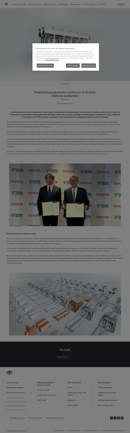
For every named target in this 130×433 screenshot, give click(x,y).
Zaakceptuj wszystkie (89, 65)
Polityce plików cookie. (52, 60)
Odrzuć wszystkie (73, 65)
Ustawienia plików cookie (45, 65)
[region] (65, 57)
